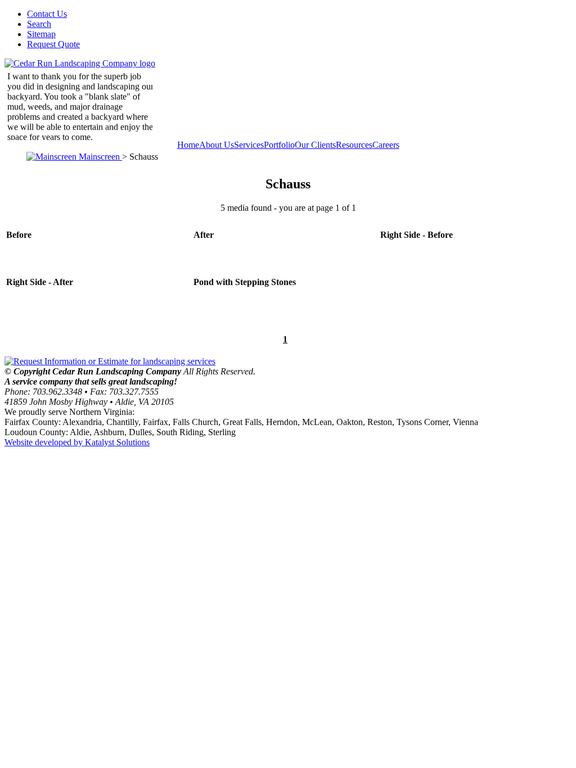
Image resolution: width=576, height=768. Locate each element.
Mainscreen (99, 156)
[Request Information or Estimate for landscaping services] (109, 361)
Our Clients (315, 145)
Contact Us (47, 14)
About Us (216, 145)
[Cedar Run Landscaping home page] (79, 63)
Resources (354, 145)
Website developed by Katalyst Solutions (77, 442)
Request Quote (53, 44)
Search (39, 24)
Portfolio (279, 145)
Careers (385, 145)
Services (249, 145)
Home (188, 145)
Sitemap (41, 34)
